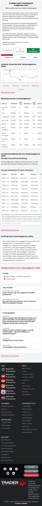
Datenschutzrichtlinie (8, 44)
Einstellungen (8, 50)
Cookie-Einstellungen (19, 37)
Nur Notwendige (20, 50)
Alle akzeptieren (33, 50)
